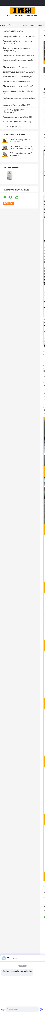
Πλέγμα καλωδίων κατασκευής (16, 86)
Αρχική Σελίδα (5, 25)
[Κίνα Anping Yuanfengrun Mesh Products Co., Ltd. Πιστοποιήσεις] (9, 175)
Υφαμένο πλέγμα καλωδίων (14, 105)
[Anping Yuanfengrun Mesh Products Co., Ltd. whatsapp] (12, 197)
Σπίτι (9, 15)
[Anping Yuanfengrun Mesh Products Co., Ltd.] (22, 10)
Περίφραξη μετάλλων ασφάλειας (17, 55)
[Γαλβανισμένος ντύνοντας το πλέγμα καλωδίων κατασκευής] (5, 147)
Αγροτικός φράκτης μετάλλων (16, 117)
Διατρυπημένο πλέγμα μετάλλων (17, 72)
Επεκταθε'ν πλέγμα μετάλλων (16, 77)
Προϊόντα (19, 15)
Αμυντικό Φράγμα (10, 126)
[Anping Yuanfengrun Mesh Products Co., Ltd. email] (6, 197)
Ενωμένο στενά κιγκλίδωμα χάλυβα (18, 60)
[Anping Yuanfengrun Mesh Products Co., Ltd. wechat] (18, 197)
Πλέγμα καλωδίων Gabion (13, 67)
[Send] (42, 1009)
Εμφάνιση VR (31, 15)
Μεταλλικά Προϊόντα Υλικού (15, 122)
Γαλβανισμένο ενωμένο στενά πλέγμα (19, 98)
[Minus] (41, 958)
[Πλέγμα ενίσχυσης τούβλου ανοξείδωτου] (5, 141)
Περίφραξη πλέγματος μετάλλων (17, 36)
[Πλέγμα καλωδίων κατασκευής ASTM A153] (5, 154)
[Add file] (3, 1009)
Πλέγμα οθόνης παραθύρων (14, 81)
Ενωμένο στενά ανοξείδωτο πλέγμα (18, 91)
